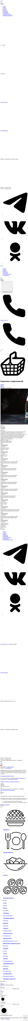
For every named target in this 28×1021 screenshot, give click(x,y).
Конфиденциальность (8, 15)
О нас (4, 6)
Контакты (5, 10)
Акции (4, 8)
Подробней (7, 1018)
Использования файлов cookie (7, 776)
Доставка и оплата (7, 14)
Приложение (6, 13)
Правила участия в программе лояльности (10, 781)
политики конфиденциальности (8, 790)
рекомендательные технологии (18, 778)
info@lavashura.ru (4, 130)
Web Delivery (9, 768)
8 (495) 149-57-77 (4, 102)
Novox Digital (11, 766)
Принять (25, 1017)
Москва (2, 983)
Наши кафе (5, 12)
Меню (4, 7)
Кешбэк (5, 9)
